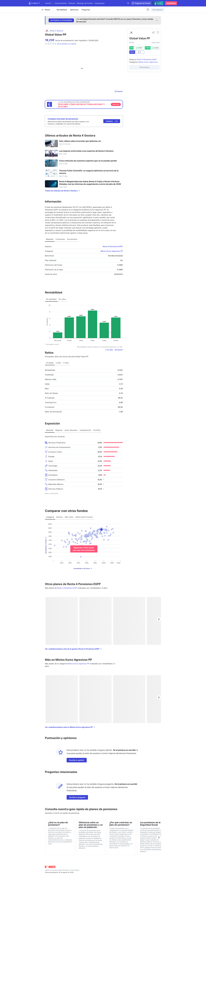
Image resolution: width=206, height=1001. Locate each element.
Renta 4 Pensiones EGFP (113, 246)
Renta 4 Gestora (56, 31)
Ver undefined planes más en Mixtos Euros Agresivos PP (69, 727)
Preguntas (86, 10)
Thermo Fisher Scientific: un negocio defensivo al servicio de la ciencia (88, 172)
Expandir (120, 91)
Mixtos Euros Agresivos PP (112, 251)
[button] (111, 121)
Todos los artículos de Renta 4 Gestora (61, 191)
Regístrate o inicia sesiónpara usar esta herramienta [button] (84, 549)
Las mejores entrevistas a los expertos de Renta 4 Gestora (86, 151)
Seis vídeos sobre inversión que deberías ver (80, 141)
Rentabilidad (62, 10)
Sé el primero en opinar (66, 44)
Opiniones (74, 10)
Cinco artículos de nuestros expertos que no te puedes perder (88, 161)
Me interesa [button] (157, 10)
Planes (47, 10)
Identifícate (171, 3)
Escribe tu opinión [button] (76, 760)
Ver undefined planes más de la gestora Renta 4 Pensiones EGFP (72, 649)
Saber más (115, 104)
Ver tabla (110, 350)
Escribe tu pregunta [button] (77, 797)
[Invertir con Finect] (34, 3)
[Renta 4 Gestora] (131, 33)
